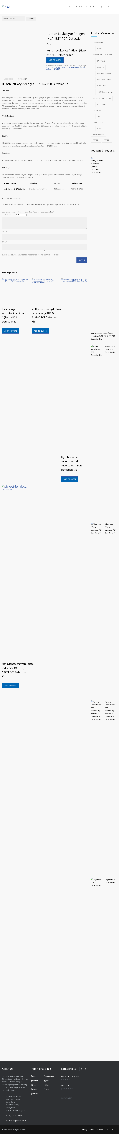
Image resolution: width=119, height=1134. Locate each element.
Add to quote (55, 60)
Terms (91, 1130)
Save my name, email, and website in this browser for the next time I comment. (30, 255)
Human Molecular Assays (72, 66)
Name (4, 232)
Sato (99, 116)
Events (34, 1089)
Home (71, 7)
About (88, 7)
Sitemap (100, 1130)
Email (4, 242)
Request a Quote (99, 7)
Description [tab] (8, 79)
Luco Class (101, 104)
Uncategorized (98, 134)
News (34, 1085)
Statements (49, 1076)
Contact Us (112, 7)
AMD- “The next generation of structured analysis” (72, 1076)
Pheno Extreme (98, 122)
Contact (35, 1094)
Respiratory (101, 85)
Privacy (84, 1130)
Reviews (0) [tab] (22, 79)
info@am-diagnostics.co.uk (16, 1120)
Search (31, 19)
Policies (35, 1081)
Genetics (58, 66)
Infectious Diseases (104, 73)
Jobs (47, 1081)
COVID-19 (65, 1085)
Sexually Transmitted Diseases (105, 92)
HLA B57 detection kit (62, 67)
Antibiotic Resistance (101, 61)
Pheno (99, 128)
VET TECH (96, 140)
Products (79, 7)
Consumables (98, 42)
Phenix (99, 48)
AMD (10, 1130)
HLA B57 (49, 67)
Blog (47, 1085)
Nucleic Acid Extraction (102, 99)
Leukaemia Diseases (104, 79)
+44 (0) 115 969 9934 (14, 1115)
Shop (47, 1089)
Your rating (7, 214)
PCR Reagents (97, 110)
